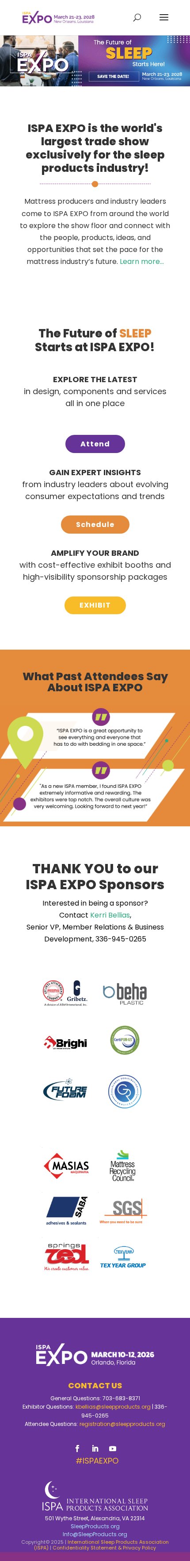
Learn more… (142, 261)
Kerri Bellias (110, 915)
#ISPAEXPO (97, 1460)
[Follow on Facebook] (77, 1448)
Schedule (95, 524)
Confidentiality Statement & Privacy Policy (104, 1547)
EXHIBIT (95, 605)
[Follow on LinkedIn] (95, 1448)
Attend (95, 444)
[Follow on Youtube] (113, 1448)
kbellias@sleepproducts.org (113, 1406)
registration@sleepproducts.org (122, 1424)
